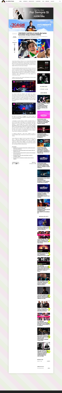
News (20, 1)
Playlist (52, 1)
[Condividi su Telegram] (14, 49)
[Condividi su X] (14, 47)
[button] (14, 50)
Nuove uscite (31, 1)
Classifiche (38, 1)
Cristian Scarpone (14, 37)
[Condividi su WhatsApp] (14, 44)
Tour (43, 1)
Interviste (25, 1)
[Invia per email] (14, 52)
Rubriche (47, 1)
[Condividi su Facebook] (14, 45)
